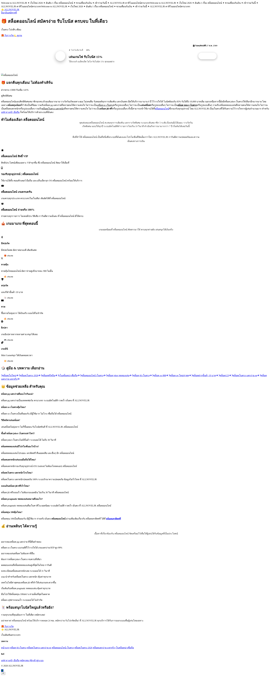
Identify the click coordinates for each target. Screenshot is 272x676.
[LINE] (2, 670)
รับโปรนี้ (209, 56)
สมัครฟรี (12, 12)
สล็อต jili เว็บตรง (18, 647)
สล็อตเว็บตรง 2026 (83, 647)
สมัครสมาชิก (26, 660)
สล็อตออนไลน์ (162, 108)
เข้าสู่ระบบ (38, 660)
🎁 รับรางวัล (7, 35)
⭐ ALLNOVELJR (10, 9)
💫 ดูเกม (18, 35)
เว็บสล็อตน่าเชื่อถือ (124, 647)
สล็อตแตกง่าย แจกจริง (104, 647)
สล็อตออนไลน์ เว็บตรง (63, 647)
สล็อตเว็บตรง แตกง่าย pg (39, 647)
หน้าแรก (5, 647)
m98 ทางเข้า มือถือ (10, 112)
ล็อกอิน (4, 12)
